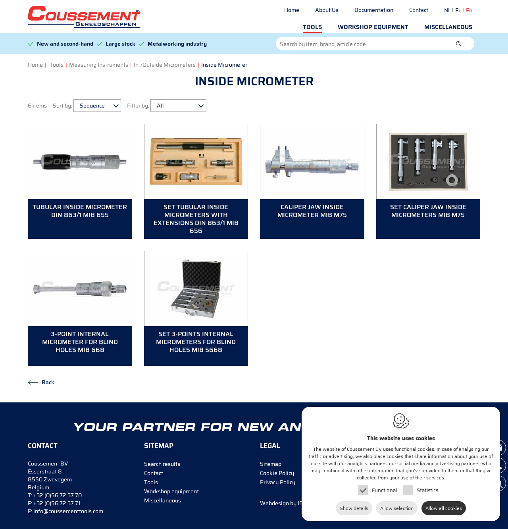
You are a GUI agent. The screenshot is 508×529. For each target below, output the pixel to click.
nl (447, 10)
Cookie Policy (277, 473)
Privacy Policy (277, 482)
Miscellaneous (448, 27)
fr (457, 10)
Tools (312, 27)
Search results (162, 464)
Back (48, 382)
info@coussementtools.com (68, 511)
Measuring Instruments (98, 64)
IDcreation (292, 503)
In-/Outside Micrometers (165, 64)
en (469, 10)
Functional (384, 490)
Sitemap (270, 464)
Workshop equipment (373, 27)
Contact (418, 10)
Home (291, 10)
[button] (458, 43)
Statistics (427, 490)
